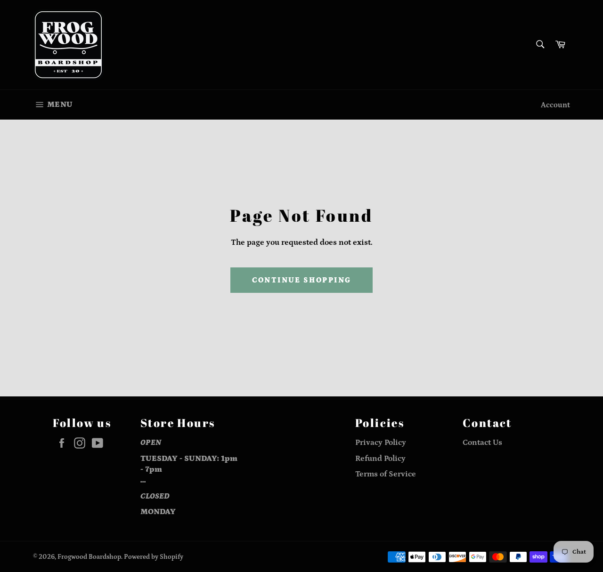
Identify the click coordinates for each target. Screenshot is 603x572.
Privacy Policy (380, 442)
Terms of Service (385, 474)
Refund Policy (380, 458)
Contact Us (482, 442)
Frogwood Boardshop (89, 557)
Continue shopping (301, 280)
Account (555, 105)
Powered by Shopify (153, 557)
